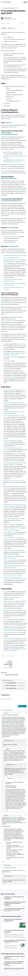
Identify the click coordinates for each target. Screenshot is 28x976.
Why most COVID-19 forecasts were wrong (14, 480)
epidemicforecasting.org (9, 242)
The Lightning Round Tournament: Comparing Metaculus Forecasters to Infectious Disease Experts (15, 261)
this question (7, 368)
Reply (3, 737)
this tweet (10, 645)
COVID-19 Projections (9, 524)
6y (9, 713)
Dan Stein (6, 921)
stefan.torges (7, 865)
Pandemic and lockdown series (11, 257)
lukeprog (6, 713)
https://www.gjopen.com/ (7, 320)
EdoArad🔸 (6, 815)
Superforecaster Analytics (9, 724)
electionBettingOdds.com (9, 134)
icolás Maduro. (13, 867)
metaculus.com (13, 246)
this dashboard (5, 719)
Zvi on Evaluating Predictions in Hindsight (14, 619)
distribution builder (11, 236)
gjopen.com (12, 319)
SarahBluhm (10, 959)
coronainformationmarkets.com (11, 200)
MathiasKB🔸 (7, 932)
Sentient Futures (7, 969)
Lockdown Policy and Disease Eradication (14, 550)
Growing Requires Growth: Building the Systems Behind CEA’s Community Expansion (14, 963)
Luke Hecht (6, 942)
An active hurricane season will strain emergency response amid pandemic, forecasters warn (15, 579)
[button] (2, 713)
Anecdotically (4, 140)
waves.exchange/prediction (13, 212)
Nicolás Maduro (14, 357)
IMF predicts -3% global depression (12, 518)
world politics (6, 149)
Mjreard (5, 959)
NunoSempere (7, 17)
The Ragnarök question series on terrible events (15, 255)
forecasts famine (7, 361)
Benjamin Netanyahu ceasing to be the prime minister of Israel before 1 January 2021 (15, 353)
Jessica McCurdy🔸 (8, 965)
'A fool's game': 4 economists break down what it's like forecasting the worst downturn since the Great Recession (15, 506)
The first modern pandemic (10, 560)
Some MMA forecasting (9, 532)
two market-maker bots (17, 190)
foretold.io (10, 227)
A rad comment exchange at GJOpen (12, 632)
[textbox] (13, 701)
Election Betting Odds (6, 171)
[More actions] (26, 23)
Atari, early (6, 591)
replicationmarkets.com (9, 178)
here (12, 37)
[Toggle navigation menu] (2, 2)
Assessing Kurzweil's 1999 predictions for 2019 (15, 610)
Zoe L (12, 969)
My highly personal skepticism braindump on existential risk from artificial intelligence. (14, 903)
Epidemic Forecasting (18, 528)
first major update (12, 127)
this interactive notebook (12, 817)
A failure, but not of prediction (11, 597)
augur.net (9, 122)
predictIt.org (5, 132)
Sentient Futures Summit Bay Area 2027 (14, 968)
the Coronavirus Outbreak (7, 327)
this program (17, 606)
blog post (17, 719)
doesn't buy (22, 336)
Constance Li (16, 969)
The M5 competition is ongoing (11, 530)
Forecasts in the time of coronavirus (12, 390)
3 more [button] (15, 28)
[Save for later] (21, 23)
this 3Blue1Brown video (10, 377)
